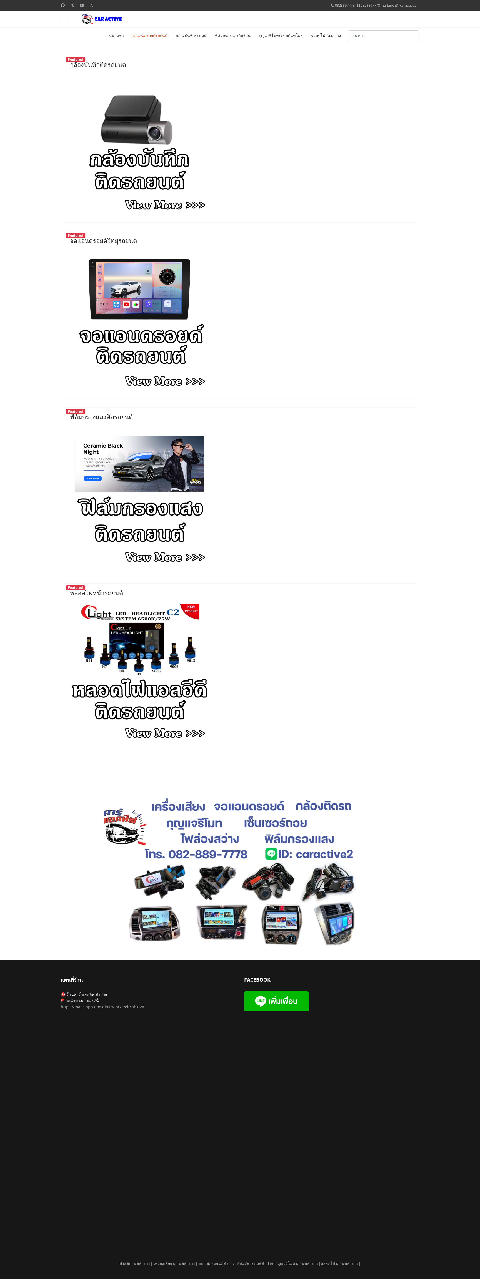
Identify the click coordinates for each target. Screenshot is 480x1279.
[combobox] (383, 35)
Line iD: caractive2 (401, 5)
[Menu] (64, 19)
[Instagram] (91, 5)
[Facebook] (63, 5)
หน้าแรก (116, 35)
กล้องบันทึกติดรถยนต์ (98, 64)
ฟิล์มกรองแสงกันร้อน (233, 35)
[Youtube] (82, 5)
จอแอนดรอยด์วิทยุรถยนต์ (103, 240)
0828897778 (344, 5)
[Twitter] (72, 5)
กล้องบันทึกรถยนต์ (191, 35)
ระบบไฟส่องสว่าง (326, 35)
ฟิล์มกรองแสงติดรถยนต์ (101, 417)
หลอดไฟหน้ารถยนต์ (96, 593)
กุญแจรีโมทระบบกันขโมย (281, 35)
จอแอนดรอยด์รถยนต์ (150, 35)
